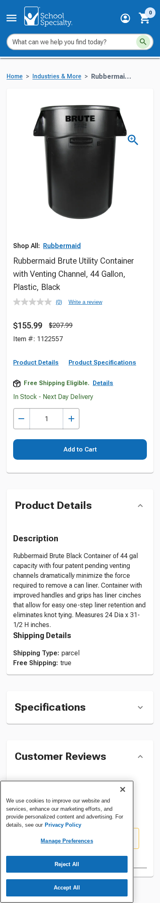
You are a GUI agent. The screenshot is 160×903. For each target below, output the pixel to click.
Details (103, 383)
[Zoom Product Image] (133, 140)
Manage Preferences (67, 841)
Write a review (85, 302)
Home (15, 76)
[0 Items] (144, 18)
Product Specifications (102, 362)
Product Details (36, 362)
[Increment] (71, 418)
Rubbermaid (62, 246)
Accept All (67, 888)
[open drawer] (11, 18)
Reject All (67, 864)
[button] (125, 18)
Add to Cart (80, 449)
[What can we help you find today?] (143, 42)
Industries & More (56, 76)
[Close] (123, 789)
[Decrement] (21, 418)
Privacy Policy (63, 825)
